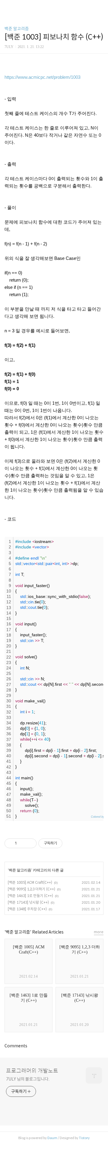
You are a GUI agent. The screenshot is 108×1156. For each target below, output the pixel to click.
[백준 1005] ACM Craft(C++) (30, 882)
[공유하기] (22, 843)
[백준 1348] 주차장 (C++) (27, 909)
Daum (52, 1138)
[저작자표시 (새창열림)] (65, 843)
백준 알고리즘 (16, 28)
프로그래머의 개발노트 (32, 1071)
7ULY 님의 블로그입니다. (28, 1079)
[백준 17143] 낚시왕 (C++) (28, 902)
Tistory (84, 1138)
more (99, 931)
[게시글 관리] (30, 843)
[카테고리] (7, 7)
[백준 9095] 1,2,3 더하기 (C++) (31, 889)
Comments (15, 1046)
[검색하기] (100, 7)
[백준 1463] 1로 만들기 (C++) (30, 895)
